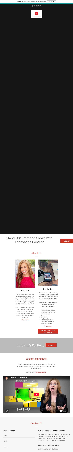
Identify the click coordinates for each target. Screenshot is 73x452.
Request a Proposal (67, 240)
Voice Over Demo (41, 372)
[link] (36, 14)
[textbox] (19, 436)
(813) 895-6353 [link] (36, 6)
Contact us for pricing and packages (48, 331)
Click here (51, 345)
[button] (25, 320)
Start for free (51, 1)
